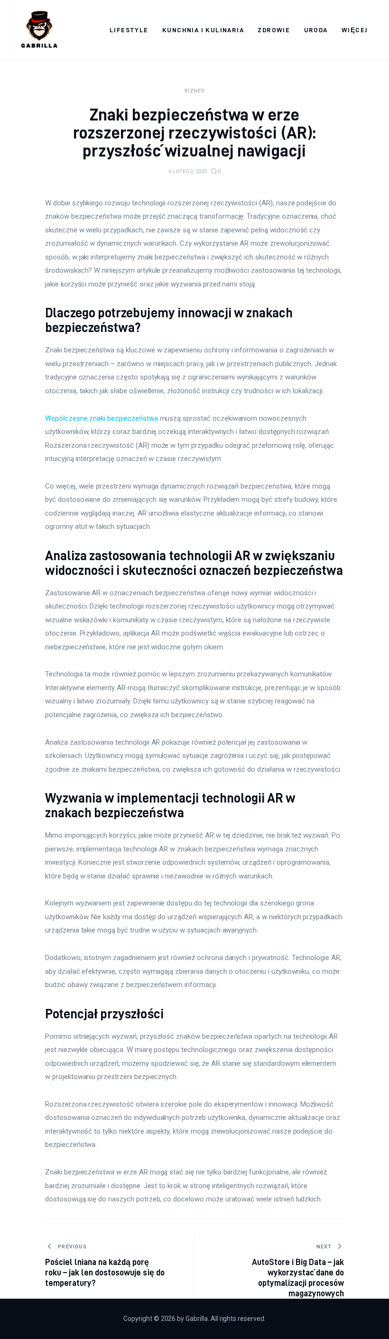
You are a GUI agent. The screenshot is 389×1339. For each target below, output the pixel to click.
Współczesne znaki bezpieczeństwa (101, 418)
